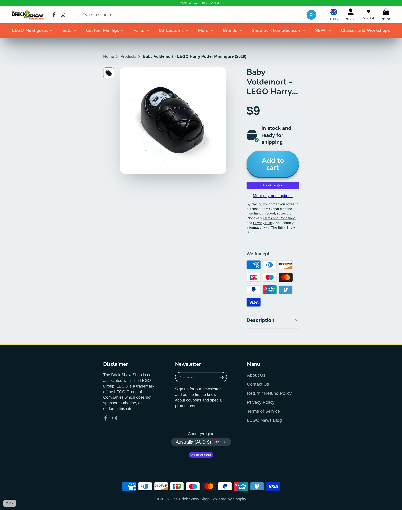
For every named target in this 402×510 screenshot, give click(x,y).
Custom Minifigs (102, 30)
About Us (256, 375)
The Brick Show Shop (190, 499)
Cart (386, 14)
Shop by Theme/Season (276, 30)
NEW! (320, 30)
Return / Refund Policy (269, 393)
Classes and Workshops (365, 30)
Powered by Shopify (228, 499)
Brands (230, 30)
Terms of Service (263, 411)
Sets (66, 30)
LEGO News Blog (264, 420)
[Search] (311, 15)
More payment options (273, 195)
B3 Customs (171, 30)
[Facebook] (54, 14)
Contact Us (258, 384)
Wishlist (368, 14)
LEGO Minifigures (30, 30)
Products (128, 56)
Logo (27, 14)
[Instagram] (63, 14)
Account (350, 14)
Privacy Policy (260, 402)
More (203, 30)
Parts (138, 30)
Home (108, 56)
